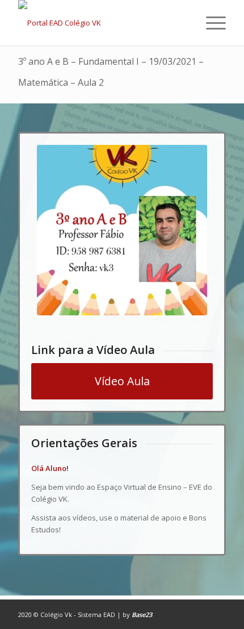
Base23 (142, 614)
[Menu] (210, 22)
